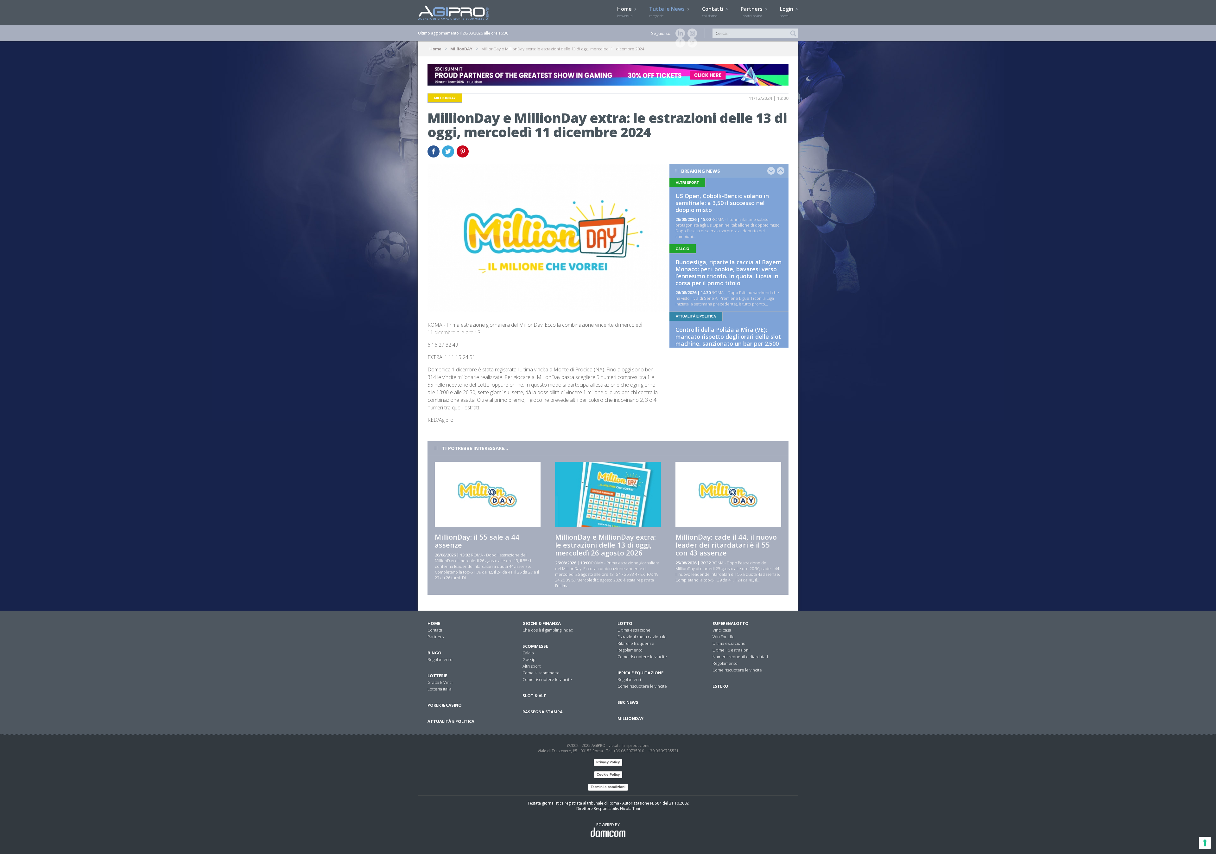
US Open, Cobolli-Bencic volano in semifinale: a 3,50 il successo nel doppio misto (722, 203)
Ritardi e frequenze (636, 643)
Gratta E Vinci (440, 682)
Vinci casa (721, 630)
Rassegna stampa (542, 712)
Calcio (528, 653)
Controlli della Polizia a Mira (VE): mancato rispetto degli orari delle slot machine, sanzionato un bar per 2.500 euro (728, 340)
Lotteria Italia (440, 689)
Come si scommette (541, 673)
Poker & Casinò (445, 705)
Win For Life (723, 636)
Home (625, 11)
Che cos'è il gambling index (547, 630)
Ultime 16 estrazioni (731, 650)
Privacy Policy (608, 762)
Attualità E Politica (451, 721)
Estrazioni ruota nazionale (642, 636)
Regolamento (440, 659)
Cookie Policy (608, 774)
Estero (720, 686)
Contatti (713, 11)
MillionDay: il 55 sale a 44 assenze (477, 540)
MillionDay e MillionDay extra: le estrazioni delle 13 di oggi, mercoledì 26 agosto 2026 (605, 544)
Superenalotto (730, 623)
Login (787, 11)
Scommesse (535, 646)
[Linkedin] (679, 33)
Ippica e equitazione (640, 673)
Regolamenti (629, 679)
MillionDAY (461, 49)
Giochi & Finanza (541, 623)
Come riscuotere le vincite (547, 679)
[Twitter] (691, 43)
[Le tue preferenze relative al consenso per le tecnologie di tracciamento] (1205, 843)
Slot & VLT (534, 695)
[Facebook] (679, 43)
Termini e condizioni (608, 787)
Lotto (625, 623)
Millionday (630, 718)
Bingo (434, 653)
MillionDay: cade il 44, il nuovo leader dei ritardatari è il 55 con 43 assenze (726, 544)
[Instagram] (691, 33)
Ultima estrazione (634, 630)
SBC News (628, 702)
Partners (752, 11)
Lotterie (437, 675)
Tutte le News (667, 11)
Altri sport (531, 666)
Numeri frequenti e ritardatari (740, 656)
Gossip (528, 659)
